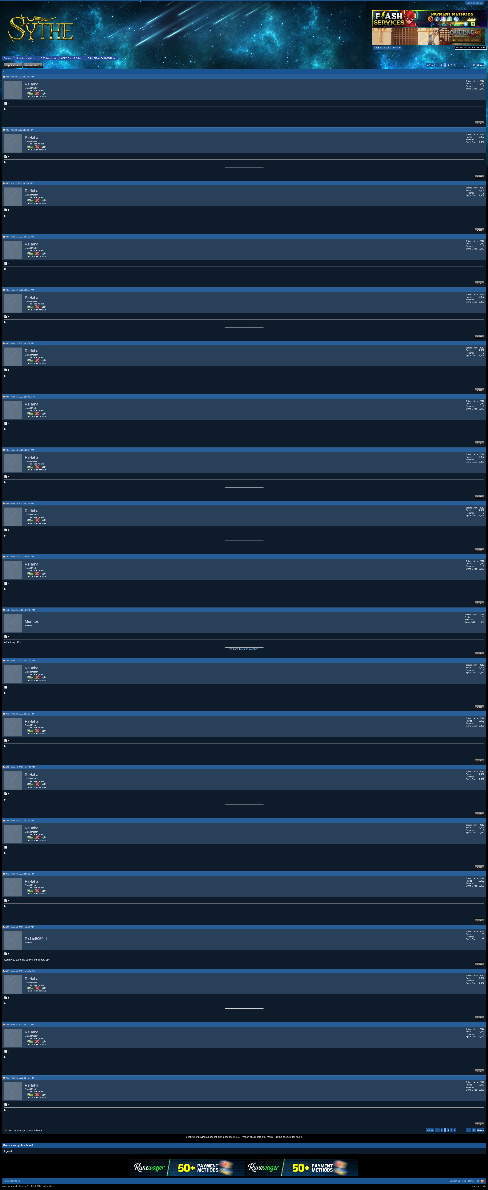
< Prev (430, 65)
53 (483, 934)
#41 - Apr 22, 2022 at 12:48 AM (20, 77)
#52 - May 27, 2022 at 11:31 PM (20, 660)
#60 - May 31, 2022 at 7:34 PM (20, 1078)
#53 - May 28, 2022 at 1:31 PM (20, 714)
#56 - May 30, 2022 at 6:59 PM (20, 874)
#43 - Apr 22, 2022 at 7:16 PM (19, 183)
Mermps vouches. (249, 649)
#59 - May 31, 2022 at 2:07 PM (20, 1024)
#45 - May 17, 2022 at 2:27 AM (20, 290)
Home (471, 1181)
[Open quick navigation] (484, 58)
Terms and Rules (479, 1186)
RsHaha (31, 84)
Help (464, 1181)
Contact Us (455, 1181)
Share (479, 123)
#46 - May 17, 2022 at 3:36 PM (20, 343)
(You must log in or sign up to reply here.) (23, 1130)
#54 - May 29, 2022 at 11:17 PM (20, 767)
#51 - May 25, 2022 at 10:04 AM (20, 610)
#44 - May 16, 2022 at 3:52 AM (20, 237)
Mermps (32, 622)
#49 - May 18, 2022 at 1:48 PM (20, 503)
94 (483, 617)
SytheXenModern (12, 1181)
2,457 (481, 83)
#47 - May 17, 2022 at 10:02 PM (20, 397)
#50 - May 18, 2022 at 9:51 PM (20, 556)
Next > (480, 65)
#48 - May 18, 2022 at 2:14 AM (20, 450)
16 (474, 65)
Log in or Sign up (474, 3)
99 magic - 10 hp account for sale (281, 1136)
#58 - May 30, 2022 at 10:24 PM (20, 971)
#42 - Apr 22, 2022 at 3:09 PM (19, 130)
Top (477, 1181)
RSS (482, 1181)
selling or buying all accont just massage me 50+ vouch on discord (224, 1136)
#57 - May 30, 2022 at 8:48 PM (20, 927)
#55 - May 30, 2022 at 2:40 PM (20, 820)
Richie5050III (36, 939)
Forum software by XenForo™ (27, 1186)
